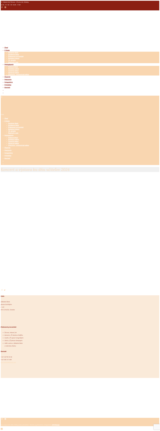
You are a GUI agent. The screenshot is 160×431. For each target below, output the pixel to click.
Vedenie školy (13, 67)
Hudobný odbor (13, 69)
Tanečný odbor (13, 71)
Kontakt (7, 87)
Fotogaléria (8, 82)
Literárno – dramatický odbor (18, 74)
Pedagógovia (9, 64)
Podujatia (7, 79)
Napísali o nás (13, 62)
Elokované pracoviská (16, 56)
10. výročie (12, 60)
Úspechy (7, 77)
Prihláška (7, 85)
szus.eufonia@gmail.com (8, 362)
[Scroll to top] (2, 429)
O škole (7, 50)
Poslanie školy (13, 53)
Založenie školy (13, 55)
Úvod (6, 48)
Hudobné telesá (13, 58)
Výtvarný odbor (13, 73)
